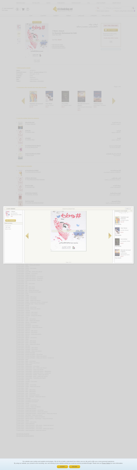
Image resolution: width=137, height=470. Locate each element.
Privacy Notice (106, 463)
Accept (62, 466)
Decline (74, 466)
